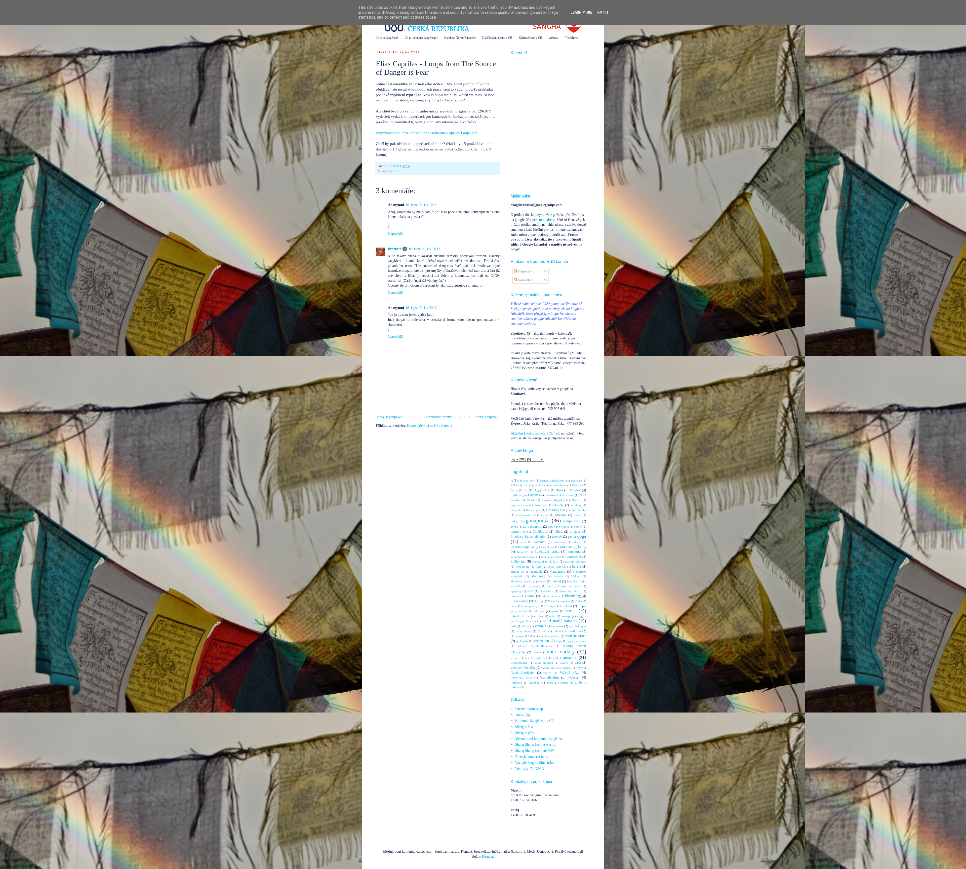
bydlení (516, 495)
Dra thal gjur (533, 509)
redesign (538, 611)
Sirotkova (574, 631)
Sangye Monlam (526, 621)
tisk (553, 657)
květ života (522, 566)
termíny (515, 657)
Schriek (542, 631)
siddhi (557, 631)
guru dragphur (532, 526)
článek (531, 500)
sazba (514, 626)
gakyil (515, 521)
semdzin (540, 626)
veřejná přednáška (523, 667)
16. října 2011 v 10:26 (421, 205)
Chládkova (540, 531)
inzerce (557, 536)
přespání (521, 611)
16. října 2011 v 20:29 (421, 308)
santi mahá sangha (560, 620)
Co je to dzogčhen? (387, 38)
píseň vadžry (519, 601)
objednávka (546, 591)
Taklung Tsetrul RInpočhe (534, 645)
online (531, 596)
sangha (581, 616)
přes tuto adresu (543, 220)
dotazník (516, 509)
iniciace (575, 531)
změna (564, 682)
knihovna (566, 547)
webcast (573, 677)
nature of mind (557, 586)
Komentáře (525, 280)
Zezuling (534, 682)
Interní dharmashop (529, 709)
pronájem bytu (531, 606)
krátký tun (518, 561)
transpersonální (519, 662)
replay (554, 611)
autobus (538, 485)
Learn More (581, 12)
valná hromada (544, 662)
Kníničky (522, 551)
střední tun (541, 641)
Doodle (559, 505)
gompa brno (571, 521)
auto (525, 485)
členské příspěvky (553, 500)
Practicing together (559, 601)
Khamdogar (547, 546)
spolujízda (522, 641)
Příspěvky (524, 271)
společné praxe (575, 636)
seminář (558, 626)
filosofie (561, 515)
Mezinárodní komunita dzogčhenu (539, 739)
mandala (537, 571)
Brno (559, 490)
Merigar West (524, 733)
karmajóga (559, 541)
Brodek (575, 490)
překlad (567, 606)
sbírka (525, 626)
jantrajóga (577, 536)
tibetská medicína (535, 657)
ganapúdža (538, 520)
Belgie (576, 485)
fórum (577, 515)
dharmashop (541, 505)
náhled (556, 581)
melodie (558, 576)
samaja (566, 616)
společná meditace (549, 636)
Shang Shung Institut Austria (535, 744)
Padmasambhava (550, 596)
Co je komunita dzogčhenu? (421, 38)
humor (578, 526)
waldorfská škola (521, 677)
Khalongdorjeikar (523, 547)
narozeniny (534, 586)
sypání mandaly (577, 641)
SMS (531, 636)
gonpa (514, 526)
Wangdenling (549, 677)
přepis (582, 606)
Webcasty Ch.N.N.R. (530, 769)
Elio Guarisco (524, 515)
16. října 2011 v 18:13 (424, 249)
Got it (603, 12)
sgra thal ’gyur (577, 626)
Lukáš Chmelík (556, 566)
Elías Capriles (578, 509)
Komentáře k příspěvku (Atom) (429, 425)
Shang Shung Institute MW (534, 751)
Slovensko (517, 636)
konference (574, 557)
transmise (568, 657)
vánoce (564, 662)
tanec (536, 652)
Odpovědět (395, 233)
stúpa (559, 641)
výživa (547, 672)
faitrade (544, 515)
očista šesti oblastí (570, 591)
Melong (575, 576)
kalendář (539, 542)
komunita (574, 552)
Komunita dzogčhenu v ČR (534, 721)
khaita (577, 541)
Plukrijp (538, 601)
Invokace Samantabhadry (528, 536)
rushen (540, 616)
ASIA (514, 485)
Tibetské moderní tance (531, 757)
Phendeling (573, 596)
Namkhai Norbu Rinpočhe (460, 38)
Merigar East (524, 727)
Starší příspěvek (487, 417)
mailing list (517, 571)
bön (547, 490)
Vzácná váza (569, 673)
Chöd (558, 531)
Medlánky (538, 576)
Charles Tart (518, 531)
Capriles (393, 171)
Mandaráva (557, 571)
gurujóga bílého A (558, 526)
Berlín (514, 490)
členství (576, 500)
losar (538, 566)
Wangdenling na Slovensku (534, 763)
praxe (514, 606)
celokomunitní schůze (560, 495)
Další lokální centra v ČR (497, 38)
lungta (576, 566)
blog (536, 490)
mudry (542, 581)
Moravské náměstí (521, 581)
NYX (530, 591)
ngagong (516, 591)
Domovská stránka (439, 417)
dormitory (576, 505)
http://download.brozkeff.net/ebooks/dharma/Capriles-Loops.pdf (426, 133)
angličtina (576, 480)
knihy (582, 547)
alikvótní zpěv (526, 480)
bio (526, 490)
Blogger (487, 856)
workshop (516, 682)
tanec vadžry (560, 651)
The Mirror (571, 38)
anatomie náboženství (552, 480)
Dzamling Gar (555, 510)
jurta (523, 541)
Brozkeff (394, 249)
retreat (571, 610)
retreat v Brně (520, 616)
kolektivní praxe (547, 552)
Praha (578, 601)
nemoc (577, 586)
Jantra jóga (523, 715)
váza (578, 662)
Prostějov (550, 606)
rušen (552, 616)
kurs (556, 561)
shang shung (523, 631)
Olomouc (516, 596)
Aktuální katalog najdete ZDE (532, 433)
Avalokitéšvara (557, 485)
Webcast (553, 38)
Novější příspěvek (390, 417)
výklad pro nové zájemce (556, 667)
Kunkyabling (540, 561)
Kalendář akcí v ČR (530, 38)
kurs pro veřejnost (575, 561)
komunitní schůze (551, 556)
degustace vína (519, 505)
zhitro (550, 682)
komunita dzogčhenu (523, 556)
